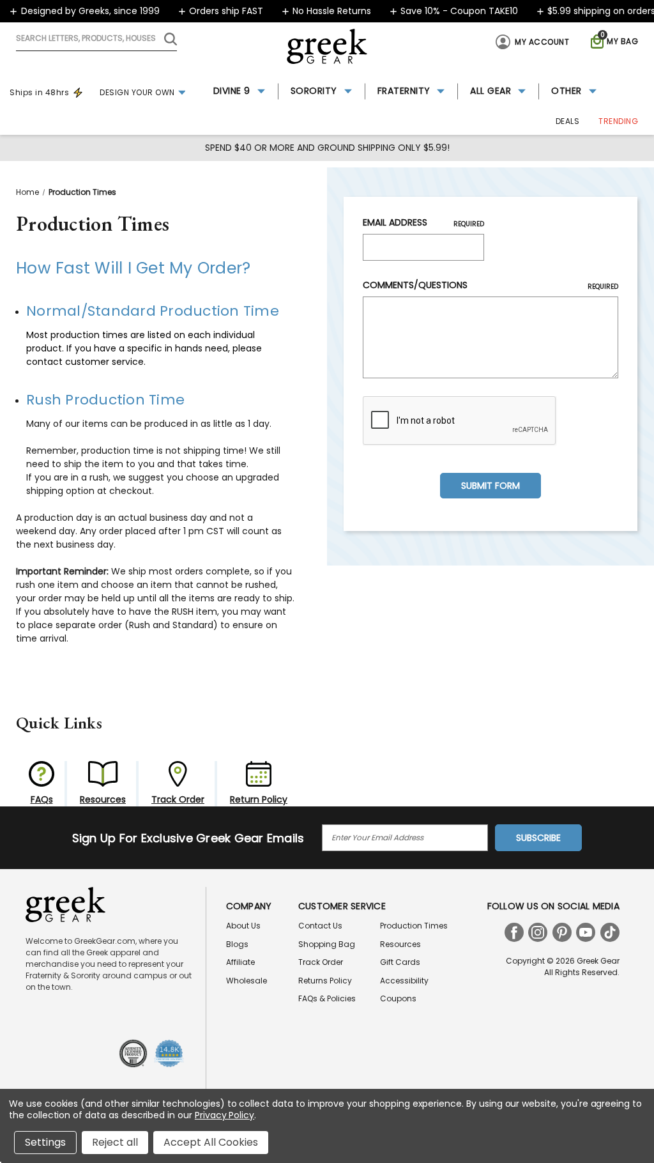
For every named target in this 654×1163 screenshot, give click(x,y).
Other (566, 90)
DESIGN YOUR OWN (137, 92)
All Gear (490, 90)
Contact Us (320, 925)
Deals (568, 121)
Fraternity (403, 90)
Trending (618, 121)
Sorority (314, 90)
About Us (243, 925)
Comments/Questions (490, 285)
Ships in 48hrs (39, 92)
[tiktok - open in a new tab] (610, 932)
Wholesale (246, 980)
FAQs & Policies (327, 998)
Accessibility (404, 980)
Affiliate (240, 962)
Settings (45, 1142)
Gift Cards (400, 962)
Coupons (398, 998)
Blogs (237, 944)
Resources (400, 944)
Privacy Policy (224, 1115)
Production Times (414, 925)
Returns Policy (325, 980)
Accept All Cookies (211, 1142)
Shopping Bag (326, 944)
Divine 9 (231, 90)
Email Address (423, 222)
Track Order (320, 962)
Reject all (115, 1142)
